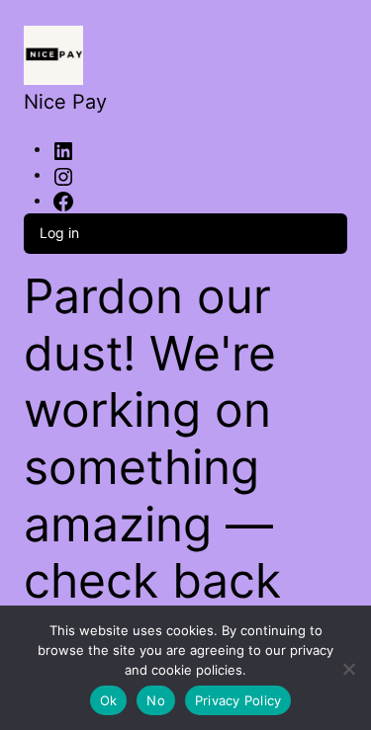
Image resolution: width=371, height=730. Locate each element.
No (155, 700)
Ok (109, 700)
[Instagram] (63, 175)
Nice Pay (65, 102)
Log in (59, 232)
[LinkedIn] (63, 149)
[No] (348, 665)
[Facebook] (63, 201)
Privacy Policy (238, 700)
